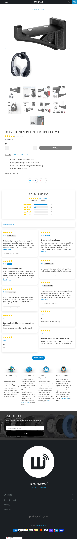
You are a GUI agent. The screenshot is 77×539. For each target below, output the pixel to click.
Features (8, 154)
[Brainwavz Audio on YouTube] (36, 517)
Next (42, 9)
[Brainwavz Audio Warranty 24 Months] (46, 373)
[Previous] (6, 49)
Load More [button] (38, 358)
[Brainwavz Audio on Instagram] (43, 517)
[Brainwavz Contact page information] (63, 373)
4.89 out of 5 (43, 198)
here (48, 401)
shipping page (25, 402)
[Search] (70, 2)
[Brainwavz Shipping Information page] (28, 373)
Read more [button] (7, 249)
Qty (6, 144)
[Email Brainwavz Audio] (47, 517)
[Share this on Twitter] (30, 180)
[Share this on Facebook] (35, 180)
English (10, 537)
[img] (7, 232)
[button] (9, 136)
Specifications (18, 154)
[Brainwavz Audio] (38, 2)
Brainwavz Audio (41, 525)
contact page (65, 398)
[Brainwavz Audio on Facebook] (33, 517)
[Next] (69, 49)
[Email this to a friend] (46, 180)
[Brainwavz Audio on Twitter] (29, 517)
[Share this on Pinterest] (41, 180)
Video (27, 154)
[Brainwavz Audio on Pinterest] (40, 517)
